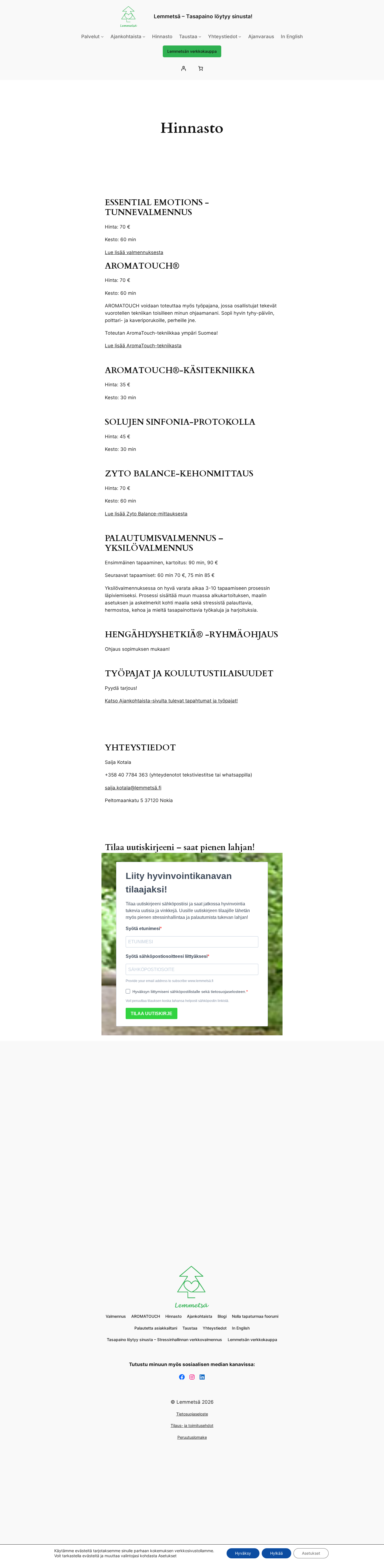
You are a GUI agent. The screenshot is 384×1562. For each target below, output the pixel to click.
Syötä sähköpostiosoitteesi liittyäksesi (166, 956)
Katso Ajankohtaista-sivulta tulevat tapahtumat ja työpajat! (171, 701)
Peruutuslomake (192, 1437)
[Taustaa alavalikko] (199, 36)
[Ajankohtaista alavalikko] (144, 36)
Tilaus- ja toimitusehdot (192, 1425)
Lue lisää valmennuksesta (134, 252)
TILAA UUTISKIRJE (151, 1013)
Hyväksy (243, 1553)
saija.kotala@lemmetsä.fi (133, 788)
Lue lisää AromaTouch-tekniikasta (143, 345)
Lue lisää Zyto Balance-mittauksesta (146, 514)
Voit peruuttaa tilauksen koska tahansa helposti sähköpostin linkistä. (177, 1001)
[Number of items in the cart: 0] (201, 68)
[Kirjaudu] (183, 68)
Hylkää (276, 1553)
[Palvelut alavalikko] (102, 36)
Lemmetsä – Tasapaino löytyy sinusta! (203, 16)
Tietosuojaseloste (192, 1414)
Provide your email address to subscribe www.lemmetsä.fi (169, 981)
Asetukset (311, 1553)
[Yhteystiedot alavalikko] (239, 36)
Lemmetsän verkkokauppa (192, 51)
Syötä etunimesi (143, 928)
